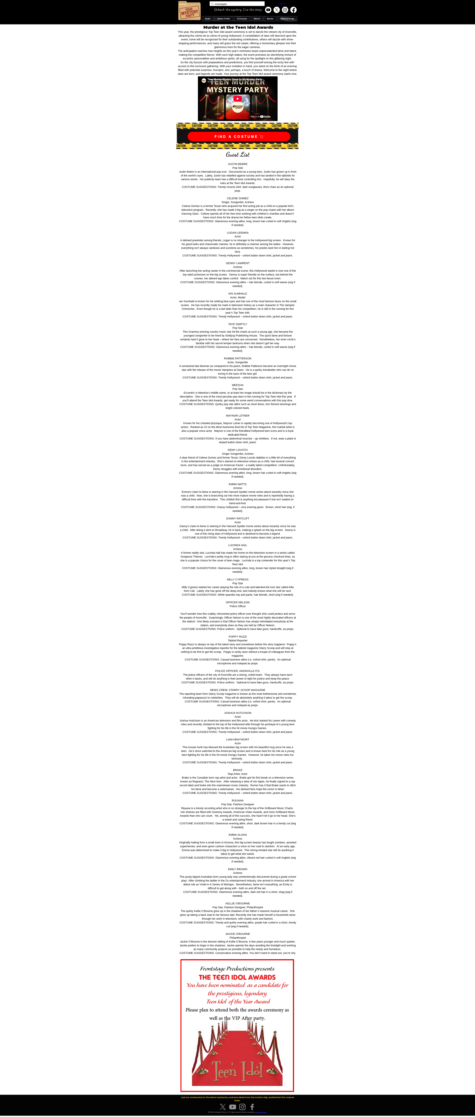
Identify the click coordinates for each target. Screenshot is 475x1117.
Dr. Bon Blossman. (261, 1112)
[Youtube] (268, 10)
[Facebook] (293, 10)
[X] (276, 10)
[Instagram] (285, 10)
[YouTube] (232, 1107)
